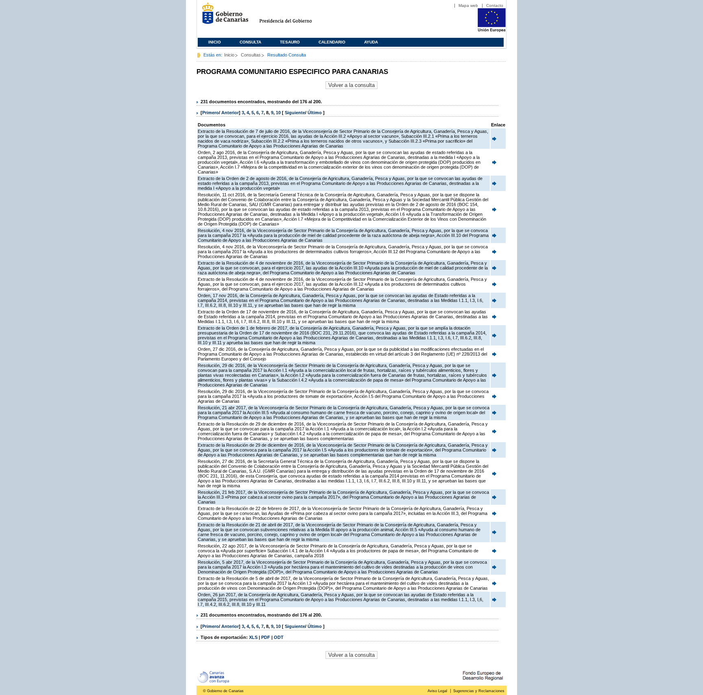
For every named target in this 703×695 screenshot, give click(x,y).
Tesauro (290, 42)
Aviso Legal (437, 691)
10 (278, 112)
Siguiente (295, 112)
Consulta (250, 42)
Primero (210, 112)
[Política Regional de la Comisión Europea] (491, 30)
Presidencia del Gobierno (293, 16)
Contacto (494, 5)
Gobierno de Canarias (223, 16)
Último (315, 112)
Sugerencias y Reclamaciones (478, 691)
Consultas (251, 54)
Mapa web (468, 5)
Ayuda (371, 42)
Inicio (214, 42)
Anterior (230, 112)
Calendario (332, 42)
